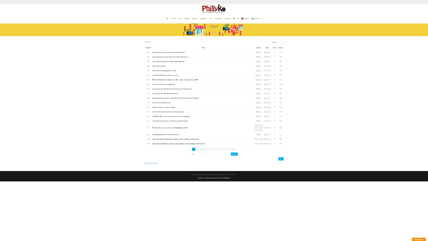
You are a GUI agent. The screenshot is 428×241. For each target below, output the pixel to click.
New (281, 159)
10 (225, 149)
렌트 (180, 18)
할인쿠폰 (194, 18)
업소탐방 (186, 18)
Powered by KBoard (151, 163)
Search (234, 154)
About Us (201, 178)
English (246, 18)
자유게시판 (227, 18)
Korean (257, 18)
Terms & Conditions (223, 178)
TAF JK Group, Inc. (231, 174)
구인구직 (173, 18)
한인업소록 (218, 18)
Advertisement (210, 178)
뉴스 (210, 18)
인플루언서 (203, 18)
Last (233, 149)
